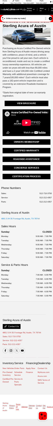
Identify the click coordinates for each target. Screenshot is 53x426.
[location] (50, 2)
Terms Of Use (18, 406)
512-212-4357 (46, 197)
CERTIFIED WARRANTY (26, 150)
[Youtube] (22, 350)
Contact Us (13, 326)
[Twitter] (16, 350)
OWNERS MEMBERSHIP (26, 142)
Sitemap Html (32, 407)
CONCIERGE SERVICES (26, 168)
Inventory (8, 363)
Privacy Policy (12, 407)
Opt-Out (44, 407)
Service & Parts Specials (18, 382)
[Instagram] (11, 350)
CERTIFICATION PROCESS (26, 176)
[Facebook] (5, 350)
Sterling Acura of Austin (5, 406)
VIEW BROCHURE (26, 103)
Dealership (44, 363)
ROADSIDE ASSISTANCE (26, 159)
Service (18, 363)
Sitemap (24, 407)
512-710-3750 (46, 193)
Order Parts (19, 368)
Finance (29, 372)
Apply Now (30, 368)
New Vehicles (8, 368)
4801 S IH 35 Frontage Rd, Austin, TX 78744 (20, 219)
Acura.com (42, 376)
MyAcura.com (43, 372)
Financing (32, 363)
